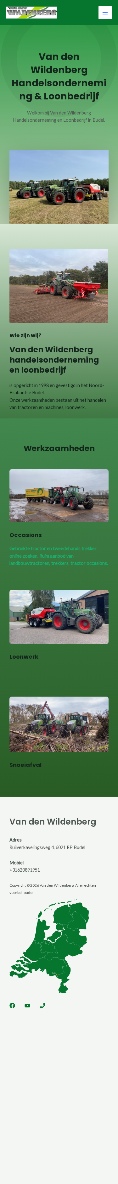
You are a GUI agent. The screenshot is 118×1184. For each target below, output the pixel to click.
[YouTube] (27, 1005)
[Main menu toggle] (105, 12)
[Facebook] (12, 1005)
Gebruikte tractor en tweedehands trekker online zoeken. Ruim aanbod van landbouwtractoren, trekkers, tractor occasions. (58, 556)
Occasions (25, 535)
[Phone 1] (42, 1005)
